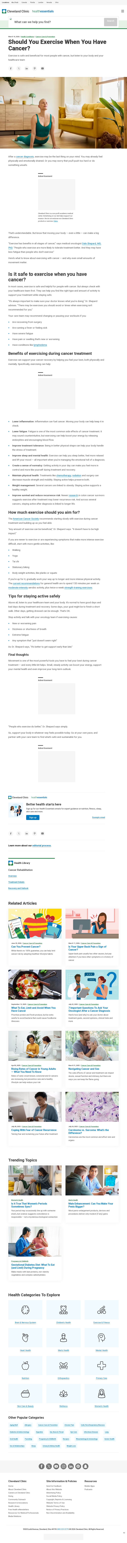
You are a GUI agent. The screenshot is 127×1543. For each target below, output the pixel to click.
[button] (122, 11)
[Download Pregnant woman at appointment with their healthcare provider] (35, 1242)
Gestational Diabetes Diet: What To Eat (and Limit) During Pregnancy (33, 1266)
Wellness (63, 1406)
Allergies (28, 1425)
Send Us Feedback (53, 1486)
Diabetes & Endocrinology (19, 1432)
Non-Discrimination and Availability (60, 1513)
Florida (32, 2)
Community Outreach (17, 1499)
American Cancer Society (26, 518)
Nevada (49, 2)
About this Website (54, 1489)
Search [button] (110, 21)
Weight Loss (71, 1446)
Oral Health (14, 1439)
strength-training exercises (78, 587)
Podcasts (88, 1489)
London (40, 2)
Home (10, 1486)
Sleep (33, 1446)
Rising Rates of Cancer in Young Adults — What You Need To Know (33, 1070)
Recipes (66, 1439)
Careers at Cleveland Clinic (19, 1493)
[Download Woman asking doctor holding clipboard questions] (92, 985)
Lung (107, 1432)
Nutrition (25, 1378)
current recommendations (26, 583)
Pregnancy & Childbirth (19, 1261)
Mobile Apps (90, 1486)
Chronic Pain (69, 1425)
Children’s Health (63, 1322)
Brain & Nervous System (25, 1322)
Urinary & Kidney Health (51, 1446)
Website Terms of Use (55, 1503)
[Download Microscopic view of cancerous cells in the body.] (92, 1107)
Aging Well (14, 1425)
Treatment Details (16, 882)
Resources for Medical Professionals (23, 1513)
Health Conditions (27, 37)
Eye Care (73, 1432)
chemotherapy (63, 475)
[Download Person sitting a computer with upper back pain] (92, 924)
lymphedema (40, 344)
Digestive (39, 1432)
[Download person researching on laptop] (35, 1107)
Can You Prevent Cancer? (25, 946)
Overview (12, 876)
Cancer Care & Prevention (45, 37)
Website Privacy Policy (55, 1506)
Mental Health (102, 1350)
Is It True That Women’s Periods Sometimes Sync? (29, 1205)
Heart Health (25, 1350)
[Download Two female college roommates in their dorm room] (35, 1180)
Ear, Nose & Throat (57, 1432)
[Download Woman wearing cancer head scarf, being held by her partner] (92, 1046)
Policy (56, 221)
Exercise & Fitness (101, 1322)
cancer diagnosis (25, 156)
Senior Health (109, 1439)
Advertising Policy (53, 1493)
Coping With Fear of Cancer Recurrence (33, 1130)
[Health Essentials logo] (43, 11)
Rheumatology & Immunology (86, 1439)
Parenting (28, 1439)
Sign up (32, 817)
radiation (76, 475)
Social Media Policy (54, 1496)
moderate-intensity (18, 587)
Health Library (13, 1506)
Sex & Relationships (17, 1446)
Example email (98, 817)
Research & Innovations (18, 1503)
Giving (10, 1496)
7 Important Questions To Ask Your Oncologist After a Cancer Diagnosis (89, 1009)
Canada (24, 2)
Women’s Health (17, 1200)
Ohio (56, 2)
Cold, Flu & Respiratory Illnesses (93, 1425)
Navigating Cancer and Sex (83, 1068)
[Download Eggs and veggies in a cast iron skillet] (35, 985)
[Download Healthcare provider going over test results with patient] (35, 1046)
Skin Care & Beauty (25, 1406)
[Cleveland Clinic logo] (15, 11)
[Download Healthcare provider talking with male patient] (92, 1180)
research (73, 495)
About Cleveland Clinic (17, 1489)
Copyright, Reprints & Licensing (59, 1499)
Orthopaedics (63, 1378)
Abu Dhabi (14, 2)
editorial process (41, 845)
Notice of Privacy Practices (57, 1509)
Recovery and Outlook (18, 888)
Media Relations (14, 1516)
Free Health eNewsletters (18, 1509)
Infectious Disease (91, 1432)
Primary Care (101, 1378)
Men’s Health (73, 1200)
